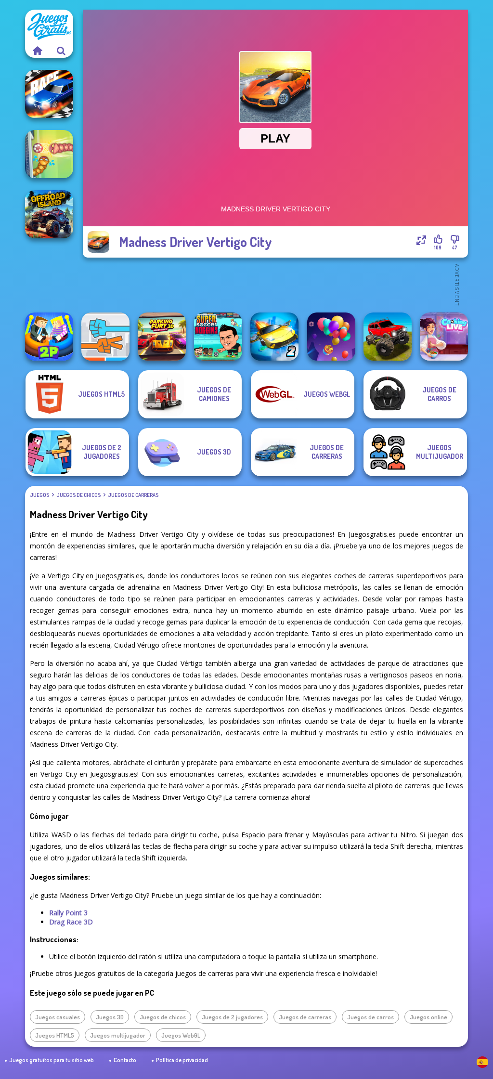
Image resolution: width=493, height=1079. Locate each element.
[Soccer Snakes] (49, 154)
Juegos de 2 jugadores (232, 1017)
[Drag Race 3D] (49, 94)
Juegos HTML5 (54, 1035)
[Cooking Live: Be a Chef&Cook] (444, 336)
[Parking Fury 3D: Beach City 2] (162, 336)
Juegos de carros (370, 1017)
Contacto (125, 1060)
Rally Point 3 (68, 912)
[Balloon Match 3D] (331, 336)
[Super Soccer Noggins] (218, 336)
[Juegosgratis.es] (37, 50)
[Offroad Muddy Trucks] (387, 336)
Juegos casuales (57, 1017)
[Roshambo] (105, 336)
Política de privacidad (182, 1060)
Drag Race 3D (71, 921)
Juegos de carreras (133, 495)
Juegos (39, 495)
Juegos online (428, 1017)
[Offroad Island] (49, 214)
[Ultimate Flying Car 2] (274, 336)
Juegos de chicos (78, 495)
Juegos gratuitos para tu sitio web (51, 1060)
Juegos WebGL (180, 1035)
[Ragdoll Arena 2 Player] (49, 336)
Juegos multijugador (117, 1035)
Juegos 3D (110, 1017)
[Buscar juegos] (61, 50)
